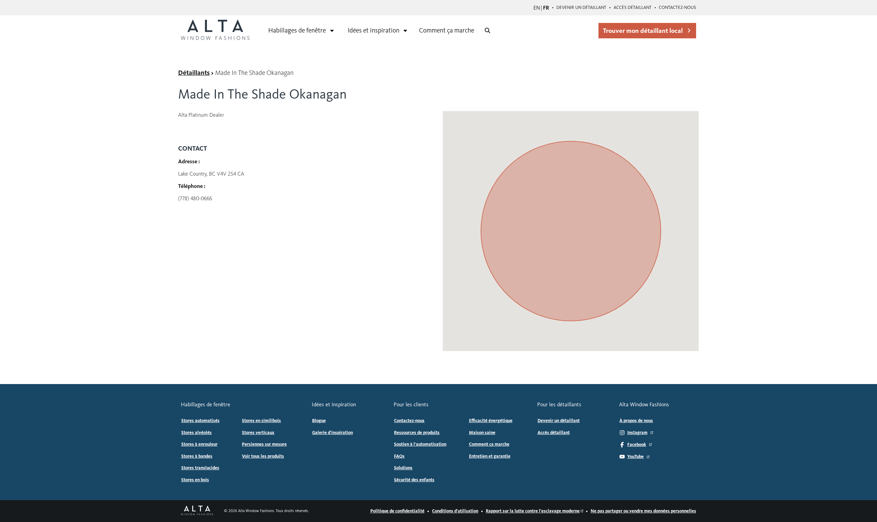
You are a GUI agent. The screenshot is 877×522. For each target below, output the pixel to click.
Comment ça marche (446, 30)
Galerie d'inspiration (332, 432)
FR (546, 7)
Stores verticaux (258, 432)
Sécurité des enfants (414, 480)
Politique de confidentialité (397, 511)
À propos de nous (636, 420)
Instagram (637, 432)
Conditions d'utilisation (455, 511)
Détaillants (194, 73)
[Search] (487, 30)
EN (536, 7)
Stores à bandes (196, 456)
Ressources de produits (417, 432)
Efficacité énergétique (490, 420)
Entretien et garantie (489, 456)
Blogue (319, 420)
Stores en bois (195, 480)
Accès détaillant (633, 7)
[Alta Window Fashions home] (215, 30)
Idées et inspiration (373, 30)
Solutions (403, 468)
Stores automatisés (200, 420)
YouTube (635, 456)
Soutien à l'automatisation (420, 444)
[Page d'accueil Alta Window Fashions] (197, 511)
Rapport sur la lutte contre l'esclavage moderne (533, 511)
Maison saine (482, 432)
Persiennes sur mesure (264, 444)
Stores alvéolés (196, 432)
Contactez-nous (677, 7)
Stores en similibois (261, 420)
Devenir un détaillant (581, 7)
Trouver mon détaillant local (643, 31)
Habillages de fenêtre (297, 30)
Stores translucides (200, 468)
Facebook (636, 444)
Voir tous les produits (263, 456)
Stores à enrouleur (199, 444)
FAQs (399, 456)
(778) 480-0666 (195, 198)
